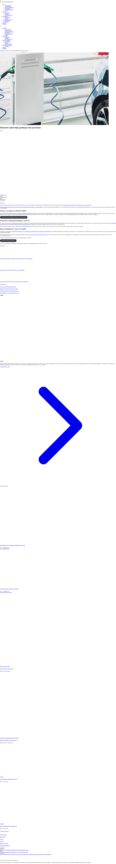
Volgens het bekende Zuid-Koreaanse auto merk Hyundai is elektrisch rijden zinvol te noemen (18, 213)
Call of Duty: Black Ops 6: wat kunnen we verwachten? (9, 588)
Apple (10, 852)
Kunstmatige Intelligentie (38, 854)
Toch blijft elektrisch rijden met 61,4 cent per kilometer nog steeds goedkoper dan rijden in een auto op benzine (21, 207)
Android (7, 852)
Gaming (6, 18)
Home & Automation (9, 9)
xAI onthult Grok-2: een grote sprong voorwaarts (9, 292)
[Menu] (0, 0)
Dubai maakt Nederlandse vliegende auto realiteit (8, 826)
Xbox (27, 852)
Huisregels (8, 850)
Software (50, 854)
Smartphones (7, 13)
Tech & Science (8, 5)
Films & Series (7, 17)
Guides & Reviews (6, 20)
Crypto (6, 10)
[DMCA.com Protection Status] (1, 858)
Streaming (7, 21)
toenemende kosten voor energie (69, 205)
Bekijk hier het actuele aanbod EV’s (8, 240)
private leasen (32, 243)
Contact (27, 850)
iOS (21, 852)
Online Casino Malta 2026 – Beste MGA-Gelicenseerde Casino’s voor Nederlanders (16, 258)
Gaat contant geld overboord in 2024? (6, 668)
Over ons (4, 850)
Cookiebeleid (13, 850)
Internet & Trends (8, 19)
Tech (3, 4)
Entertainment (5, 16)
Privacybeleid (18, 850)
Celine (1, 130)
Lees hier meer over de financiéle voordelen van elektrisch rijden (13, 217)
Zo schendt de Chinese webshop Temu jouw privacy (8, 779)
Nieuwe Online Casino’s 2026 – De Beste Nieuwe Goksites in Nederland (14, 281)
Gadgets (4, 11)
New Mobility (7, 8)
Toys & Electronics (8, 15)
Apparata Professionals (9, 7)
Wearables (7, 14)
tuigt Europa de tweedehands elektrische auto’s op (38, 234)
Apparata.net (2, 50)
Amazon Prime (3, 852)
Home (1, 850)
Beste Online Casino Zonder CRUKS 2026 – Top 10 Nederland (12, 270)
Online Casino (10, 854)
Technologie (45, 854)
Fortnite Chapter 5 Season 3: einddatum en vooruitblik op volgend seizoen (12, 545)
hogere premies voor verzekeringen (84, 205)
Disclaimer (23, 850)
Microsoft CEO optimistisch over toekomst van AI (8, 740)
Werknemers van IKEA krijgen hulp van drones (9, 288)
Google (18, 852)
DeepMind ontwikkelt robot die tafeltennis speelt (9, 290)
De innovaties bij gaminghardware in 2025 (8, 286)
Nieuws (7, 50)
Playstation (24, 852)
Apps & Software (8, 6)
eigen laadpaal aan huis (26, 226)
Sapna (1, 198)
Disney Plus (14, 852)
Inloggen (4, 22)
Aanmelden (4, 23)
